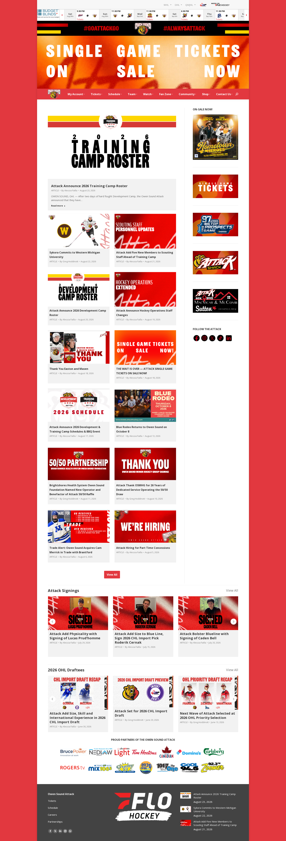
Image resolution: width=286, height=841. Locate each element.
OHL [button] (177, 4)
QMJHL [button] (189, 4)
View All (232, 590)
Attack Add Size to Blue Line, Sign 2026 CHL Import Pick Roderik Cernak (139, 638)
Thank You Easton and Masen (68, 369)
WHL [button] (166, 4)
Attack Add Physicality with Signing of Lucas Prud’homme (75, 636)
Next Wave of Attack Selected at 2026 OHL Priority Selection (207, 715)
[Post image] (185, 795)
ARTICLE (55, 190)
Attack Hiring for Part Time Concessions (143, 548)
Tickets (80, 19)
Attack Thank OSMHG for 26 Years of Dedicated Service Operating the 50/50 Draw (142, 489)
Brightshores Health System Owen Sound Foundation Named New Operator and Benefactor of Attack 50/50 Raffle (76, 489)
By (69, 190)
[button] (52, 622)
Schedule (53, 807)
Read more (57, 205)
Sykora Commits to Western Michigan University (214, 809)
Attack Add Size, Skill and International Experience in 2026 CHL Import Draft (77, 717)
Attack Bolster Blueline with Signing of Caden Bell (204, 636)
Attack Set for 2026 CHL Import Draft (141, 713)
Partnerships (55, 821)
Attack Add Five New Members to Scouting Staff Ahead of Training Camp (215, 823)
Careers (52, 814)
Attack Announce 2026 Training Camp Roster (89, 186)
